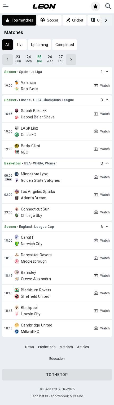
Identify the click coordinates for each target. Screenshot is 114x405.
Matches (66, 347)
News (29, 347)
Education (57, 359)
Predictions (46, 347)
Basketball (12, 163)
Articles (83, 347)
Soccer (10, 72)
